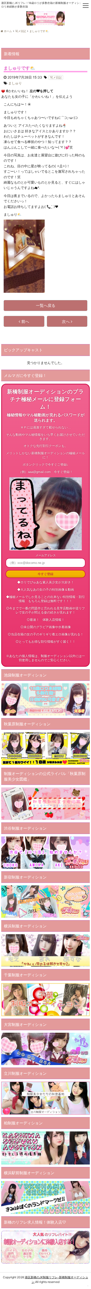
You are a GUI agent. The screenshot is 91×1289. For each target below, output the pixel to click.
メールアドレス (45, 555)
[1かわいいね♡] (3, 91)
